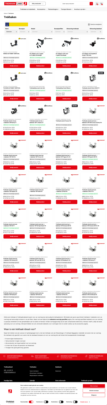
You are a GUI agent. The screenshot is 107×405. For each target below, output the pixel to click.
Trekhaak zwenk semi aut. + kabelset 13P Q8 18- (63, 190)
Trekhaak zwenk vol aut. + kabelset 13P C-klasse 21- (37, 121)
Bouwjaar (22, 28)
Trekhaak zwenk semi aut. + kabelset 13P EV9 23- (37, 293)
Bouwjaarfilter (58, 28)
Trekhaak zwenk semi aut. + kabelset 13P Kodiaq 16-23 (63, 259)
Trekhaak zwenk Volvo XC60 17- (91, 88)
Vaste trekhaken (34, 371)
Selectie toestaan (94, 390)
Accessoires (41, 9)
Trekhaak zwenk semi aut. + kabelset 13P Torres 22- (37, 156)
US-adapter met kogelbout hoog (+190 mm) (89, 54)
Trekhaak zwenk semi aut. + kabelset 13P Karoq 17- (89, 259)
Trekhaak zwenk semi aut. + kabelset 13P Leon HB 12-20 (37, 259)
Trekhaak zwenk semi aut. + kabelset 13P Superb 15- (10, 190)
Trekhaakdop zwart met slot (37, 88)
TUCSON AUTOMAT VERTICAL (11, 88)
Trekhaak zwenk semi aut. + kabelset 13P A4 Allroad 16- (89, 293)
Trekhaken (11, 13)
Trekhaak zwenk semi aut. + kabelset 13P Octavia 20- (10, 259)
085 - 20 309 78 (8, 370)
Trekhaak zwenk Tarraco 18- (63, 121)
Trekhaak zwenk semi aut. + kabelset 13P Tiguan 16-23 (63, 156)
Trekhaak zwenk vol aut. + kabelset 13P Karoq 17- (10, 121)
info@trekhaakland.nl (10, 372)
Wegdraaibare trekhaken (36, 375)
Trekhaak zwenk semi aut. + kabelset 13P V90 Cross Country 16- (92, 121)
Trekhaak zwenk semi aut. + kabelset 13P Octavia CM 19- (63, 225)
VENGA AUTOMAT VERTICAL (11, 53)
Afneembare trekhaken (36, 373)
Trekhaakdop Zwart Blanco (63, 88)
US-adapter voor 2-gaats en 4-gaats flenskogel (36, 54)
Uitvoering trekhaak (73, 28)
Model (33, 28)
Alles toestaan (94, 386)
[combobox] (77, 4)
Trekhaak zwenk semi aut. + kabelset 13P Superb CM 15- (89, 156)
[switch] (46, 402)
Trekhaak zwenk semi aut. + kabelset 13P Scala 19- (37, 190)
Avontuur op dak (79, 9)
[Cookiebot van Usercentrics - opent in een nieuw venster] (10, 402)
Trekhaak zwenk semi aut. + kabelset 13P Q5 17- (10, 225)
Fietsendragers (53, 9)
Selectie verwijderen (96, 24)
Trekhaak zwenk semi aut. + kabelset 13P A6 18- (63, 293)
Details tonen (84, 402)
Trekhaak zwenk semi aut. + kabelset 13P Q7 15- (89, 190)
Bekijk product (14, 66)
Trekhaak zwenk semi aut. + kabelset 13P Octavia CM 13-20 (90, 225)
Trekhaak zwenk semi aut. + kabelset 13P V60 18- (10, 156)
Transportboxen (66, 9)
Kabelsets (58, 371)
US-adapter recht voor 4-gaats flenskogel (62, 54)
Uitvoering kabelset (96, 28)
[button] (37, 3)
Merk (7, 28)
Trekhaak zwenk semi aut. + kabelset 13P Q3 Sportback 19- (38, 225)
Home (5, 13)
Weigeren (94, 395)
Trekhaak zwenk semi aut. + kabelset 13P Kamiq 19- (10, 293)
